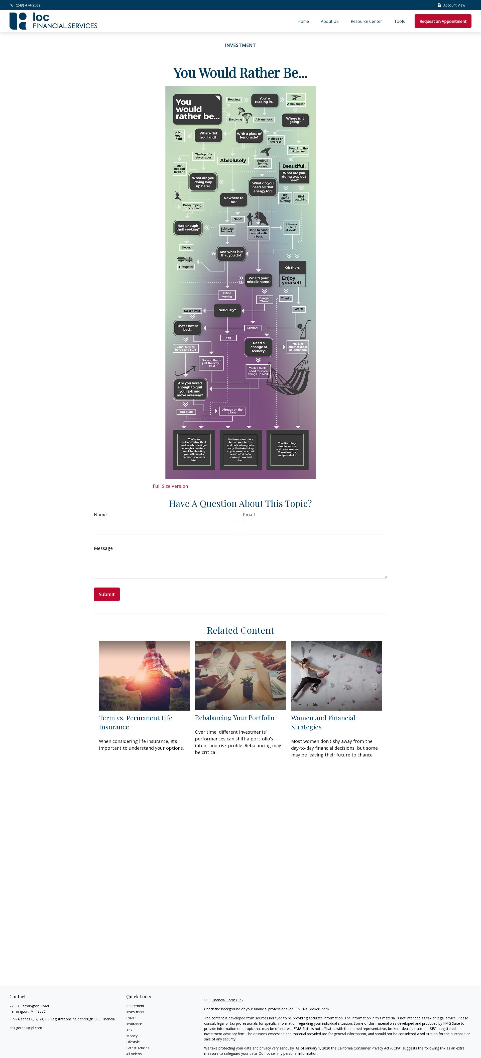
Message (103, 548)
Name (100, 515)
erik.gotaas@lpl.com (26, 1027)
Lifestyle (133, 1041)
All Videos (134, 1053)
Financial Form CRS (227, 1000)
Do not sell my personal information (288, 1053)
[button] (303, 21)
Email (249, 515)
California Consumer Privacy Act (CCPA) (369, 1048)
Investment (135, 1011)
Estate (131, 1017)
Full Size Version (170, 486)
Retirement (135, 1005)
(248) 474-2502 (28, 5)
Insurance (134, 1023)
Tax (129, 1029)
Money (132, 1035)
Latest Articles (137, 1047)
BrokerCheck (318, 1009)
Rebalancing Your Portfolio (234, 717)
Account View (454, 5)
